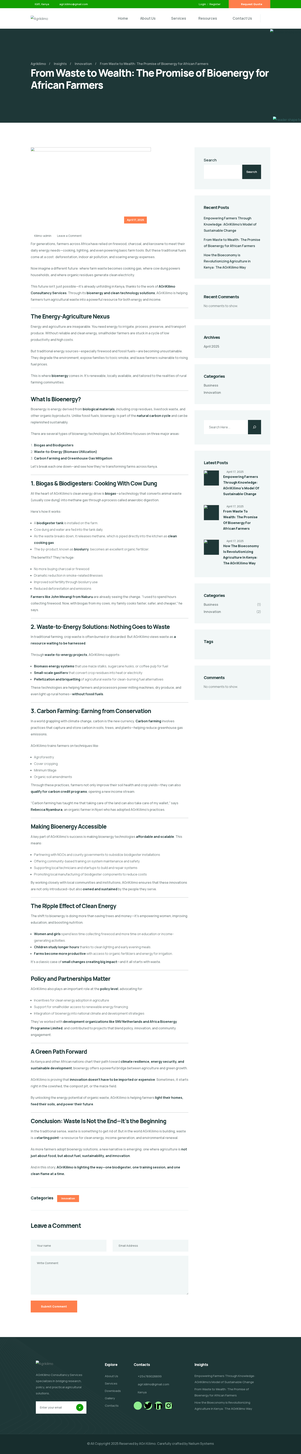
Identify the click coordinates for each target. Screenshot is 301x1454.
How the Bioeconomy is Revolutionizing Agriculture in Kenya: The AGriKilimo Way (227, 261)
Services (178, 18)
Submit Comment (54, 1306)
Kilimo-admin (42, 236)
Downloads (113, 1391)
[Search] (254, 427)
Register (215, 4)
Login (202, 4)
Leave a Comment (69, 236)
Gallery (110, 1398)
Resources (207, 18)
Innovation (68, 1198)
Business (211, 385)
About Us (148, 18)
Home (123, 18)
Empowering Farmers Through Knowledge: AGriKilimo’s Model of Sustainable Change (230, 224)
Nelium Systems (201, 1443)
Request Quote (251, 4)
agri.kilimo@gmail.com (73, 4)
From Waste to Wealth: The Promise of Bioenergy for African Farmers (222, 1392)
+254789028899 (150, 1376)
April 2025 (211, 346)
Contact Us (242, 18)
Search (210, 160)
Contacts (112, 1405)
